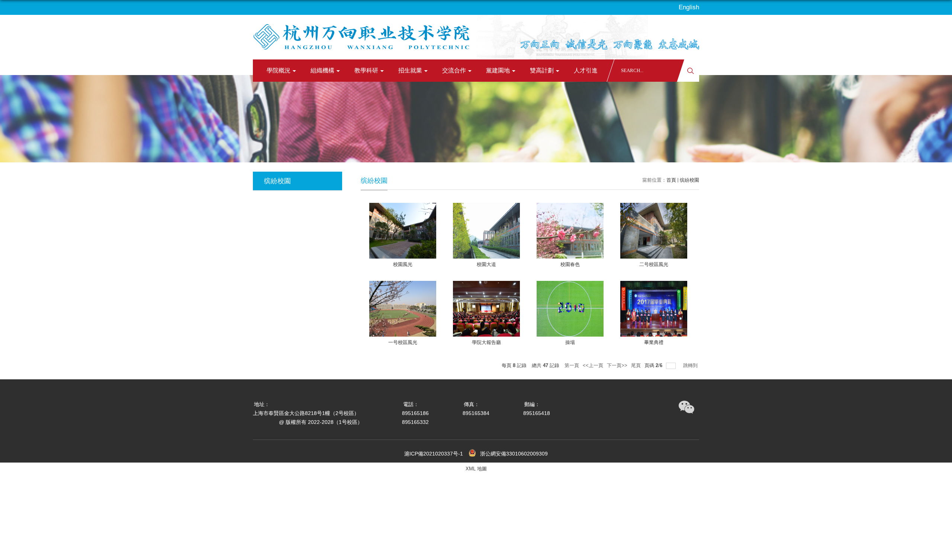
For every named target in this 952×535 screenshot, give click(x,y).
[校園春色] (570, 231)
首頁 (671, 180)
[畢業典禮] (653, 309)
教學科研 (366, 70)
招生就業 (410, 70)
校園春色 (570, 264)
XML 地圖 (476, 468)
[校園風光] (402, 231)
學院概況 (278, 70)
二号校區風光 (653, 264)
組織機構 (322, 70)
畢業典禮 (653, 342)
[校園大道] (486, 231)
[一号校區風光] (402, 309)
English (689, 7)
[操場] (570, 309)
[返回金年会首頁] (363, 33)
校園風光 (402, 264)
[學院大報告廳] (486, 309)
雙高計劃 (542, 70)
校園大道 (486, 264)
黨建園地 (498, 70)
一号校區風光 (402, 342)
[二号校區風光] (653, 231)
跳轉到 (691, 365)
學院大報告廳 (486, 342)
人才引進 (586, 70)
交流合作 (454, 70)
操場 (570, 342)
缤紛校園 (689, 180)
